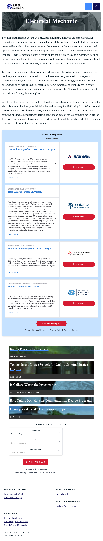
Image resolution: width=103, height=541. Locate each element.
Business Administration (66, 506)
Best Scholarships (63, 494)
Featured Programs (51, 134)
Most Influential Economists (16, 525)
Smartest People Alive (13, 518)
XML (18, 535)
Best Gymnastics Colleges (15, 494)
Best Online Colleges (13, 497)
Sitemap (10, 535)
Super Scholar (16, 6)
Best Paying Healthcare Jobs (16, 521)
